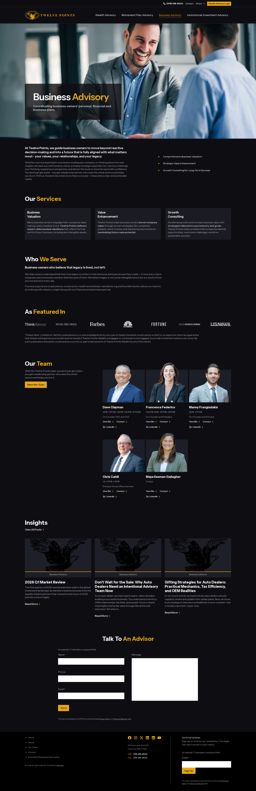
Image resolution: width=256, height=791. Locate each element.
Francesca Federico (160, 407)
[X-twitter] (141, 738)
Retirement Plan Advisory (137, 15)
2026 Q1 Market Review (45, 582)
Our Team (33, 747)
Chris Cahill (111, 477)
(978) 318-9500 (174, 3)
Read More (31, 604)
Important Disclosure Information (44, 757)
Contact (189, 3)
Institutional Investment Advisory (207, 15)
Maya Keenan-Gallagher (163, 477)
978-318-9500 (140, 754)
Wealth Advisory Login (219, 3)
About (199, 3)
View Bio (107, 422)
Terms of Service (120, 719)
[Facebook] (129, 738)
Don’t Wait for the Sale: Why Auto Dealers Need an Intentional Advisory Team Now (126, 586)
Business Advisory (170, 15)
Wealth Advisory (105, 15)
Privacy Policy (104, 719)
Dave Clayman (113, 407)
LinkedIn (112, 427)
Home (31, 737)
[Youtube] (159, 738)
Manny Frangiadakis (203, 407)
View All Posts (33, 529)
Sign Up (188, 770)
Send (64, 707)
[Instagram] (135, 738)
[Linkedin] (147, 738)
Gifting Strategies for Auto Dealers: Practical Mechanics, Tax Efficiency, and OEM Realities (195, 586)
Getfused (60, 765)
